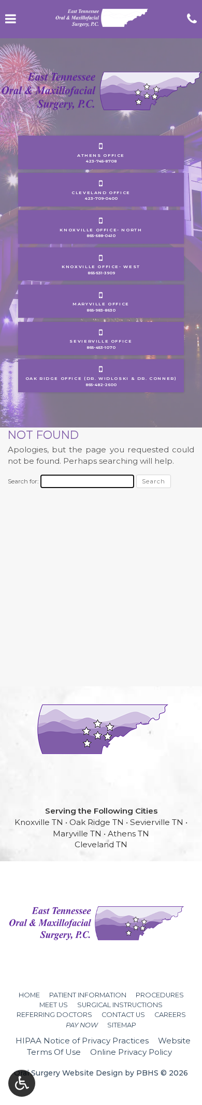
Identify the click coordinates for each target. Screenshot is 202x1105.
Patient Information (87, 995)
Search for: (23, 481)
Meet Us (53, 1005)
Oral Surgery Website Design (68, 1073)
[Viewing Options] (22, 1083)
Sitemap (121, 1025)
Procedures (160, 995)
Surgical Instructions (120, 1005)
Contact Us (123, 1015)
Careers (170, 1015)
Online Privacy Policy (131, 1052)
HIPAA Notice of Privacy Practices (82, 1040)
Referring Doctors (54, 1015)
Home (29, 995)
